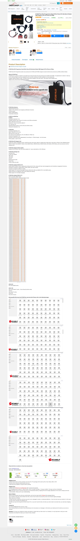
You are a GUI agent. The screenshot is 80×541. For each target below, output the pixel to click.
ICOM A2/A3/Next (39, 9)
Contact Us (56, 536)
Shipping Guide (35, 536)
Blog (52, 536)
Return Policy (66, 534)
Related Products (39, 59)
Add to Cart (58, 36)
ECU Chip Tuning (13, 11)
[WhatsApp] (76, 525)
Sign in (9, 0)
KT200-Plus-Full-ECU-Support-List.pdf (18, 66)
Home (9, 11)
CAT (33, 5)
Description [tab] (16, 59)
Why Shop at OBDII (25, 534)
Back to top (69, 525)
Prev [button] (66, 47)
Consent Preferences (63, 536)
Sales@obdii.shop (15, 468)
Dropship (29, 536)
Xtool (57, 8)
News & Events (61, 8)
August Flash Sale (27, 8)
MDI (28, 5)
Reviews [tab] (31, 59)
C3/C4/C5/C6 (33, 8)
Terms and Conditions (34, 534)
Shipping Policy (55, 534)
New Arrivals (23, 9)
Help (66, 0)
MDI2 (30, 5)
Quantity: (39, 33)
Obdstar (53, 8)
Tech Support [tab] (25, 59)
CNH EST (44, 5)
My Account (62, 0)
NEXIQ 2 (36, 5)
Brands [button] (18, 8)
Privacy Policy (48, 534)
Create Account (46, 536)
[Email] (76, 528)
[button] (8, 42)
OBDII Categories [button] (11, 8)
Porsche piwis (44, 9)
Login (41, 536)
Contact (70, 8)
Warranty (24, 536)
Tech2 (25, 5)
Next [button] (70, 47)
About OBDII (17, 534)
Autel (49, 8)
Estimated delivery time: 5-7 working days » (60, 31)
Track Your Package (17, 536)
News (61, 534)
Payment (65, 8)
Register (13, 0)
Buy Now (44, 36)
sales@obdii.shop (38, 532)
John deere (40, 5)
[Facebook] (76, 531)
